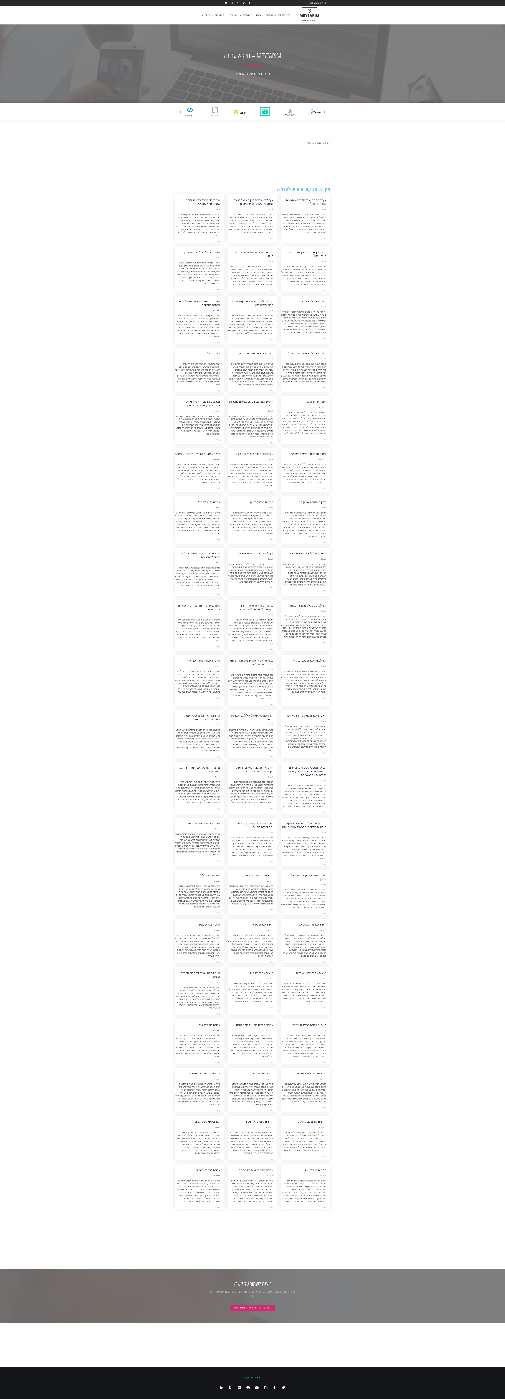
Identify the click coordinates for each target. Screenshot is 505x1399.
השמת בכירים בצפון (209, 924)
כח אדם (258, 15)
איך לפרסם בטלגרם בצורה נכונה (308, 605)
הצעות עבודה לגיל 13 (261, 973)
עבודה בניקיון (319, 1269)
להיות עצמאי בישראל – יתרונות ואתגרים (197, 453)
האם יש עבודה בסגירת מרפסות (203, 823)
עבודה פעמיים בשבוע (208, 1170)
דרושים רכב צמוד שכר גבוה (258, 875)
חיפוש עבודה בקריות (262, 924)
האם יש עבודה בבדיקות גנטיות (309, 1025)
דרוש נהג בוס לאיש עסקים (311, 1073)
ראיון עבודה (269, 15)
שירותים (207, 15)
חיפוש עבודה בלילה (209, 875)
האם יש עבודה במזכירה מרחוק (256, 353)
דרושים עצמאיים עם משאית (204, 1073)
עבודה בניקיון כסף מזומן (313, 1370)
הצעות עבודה (233, 15)
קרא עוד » (324, 238)
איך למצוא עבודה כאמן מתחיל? (308, 660)
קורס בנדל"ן (213, 353)
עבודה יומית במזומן (262, 1218)
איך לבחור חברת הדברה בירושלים (254, 453)
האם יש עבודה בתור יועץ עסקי (203, 660)
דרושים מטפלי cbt (315, 1170)
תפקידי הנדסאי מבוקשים (312, 502)
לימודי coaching (316, 401)
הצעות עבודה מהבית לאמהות (256, 1318)
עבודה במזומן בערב (209, 1370)
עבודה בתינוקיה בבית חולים (258, 1269)
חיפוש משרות (247, 15)
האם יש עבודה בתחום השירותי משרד (305, 715)
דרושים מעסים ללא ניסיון (259, 1121)
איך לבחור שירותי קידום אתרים (256, 553)
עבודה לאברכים (317, 1318)
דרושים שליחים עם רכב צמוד (310, 1218)
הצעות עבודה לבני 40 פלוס (311, 973)
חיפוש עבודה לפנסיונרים (312, 924)
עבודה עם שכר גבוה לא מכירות (256, 1170)
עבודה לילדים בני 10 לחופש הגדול (254, 1025)
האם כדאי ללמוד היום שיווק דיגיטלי (306, 353)
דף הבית (327, 143)
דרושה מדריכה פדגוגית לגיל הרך (202, 1218)
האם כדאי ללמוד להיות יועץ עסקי (201, 252)
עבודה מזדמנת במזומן (261, 1370)
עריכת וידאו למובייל (209, 502)
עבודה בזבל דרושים (209, 1025)
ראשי (288, 15)
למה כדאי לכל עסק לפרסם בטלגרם (306, 553)
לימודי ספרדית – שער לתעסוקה (308, 453)
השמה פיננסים (219, 15)
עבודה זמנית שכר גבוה (207, 1121)
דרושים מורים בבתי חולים (312, 1121)
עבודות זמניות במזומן (261, 1073)
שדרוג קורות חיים (280, 15)
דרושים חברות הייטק (261, 502)
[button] (180, 112)
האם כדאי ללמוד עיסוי (314, 301)
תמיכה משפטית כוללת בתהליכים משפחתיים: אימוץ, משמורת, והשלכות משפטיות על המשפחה (305, 771)
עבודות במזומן (212, 1269)
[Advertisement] (252, 165)
